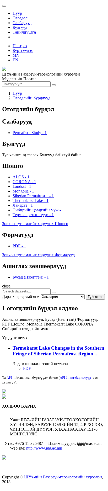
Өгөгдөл (20, 18)
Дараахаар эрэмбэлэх (21, 296)
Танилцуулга (24, 32)
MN (16, 55)
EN (15, 60)
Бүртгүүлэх (23, 50)
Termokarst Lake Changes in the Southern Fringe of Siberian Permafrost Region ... (58, 350)
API (9, 378)
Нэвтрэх (20, 46)
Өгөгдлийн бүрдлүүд (31, 98)
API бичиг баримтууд (75, 378)
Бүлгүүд (20, 27)
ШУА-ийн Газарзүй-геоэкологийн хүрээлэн (63, 477)
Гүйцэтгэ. (95, 297)
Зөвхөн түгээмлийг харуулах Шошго (35, 223)
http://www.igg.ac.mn (44, 448)
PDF (27, 368)
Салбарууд (22, 22)
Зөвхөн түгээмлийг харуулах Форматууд (38, 255)
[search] (54, 292)
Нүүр (17, 13)
